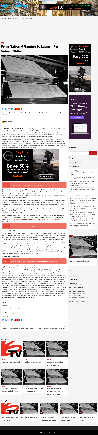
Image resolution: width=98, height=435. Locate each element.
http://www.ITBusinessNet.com (77, 285)
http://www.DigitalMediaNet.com (77, 293)
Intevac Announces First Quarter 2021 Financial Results (52, 327)
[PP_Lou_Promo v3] (30, 165)
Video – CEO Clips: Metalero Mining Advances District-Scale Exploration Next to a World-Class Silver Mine (11, 362)
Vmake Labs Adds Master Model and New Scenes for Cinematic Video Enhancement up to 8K (34, 390)
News (2, 42)
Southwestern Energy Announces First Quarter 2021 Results (17, 327)
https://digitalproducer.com (76, 289)
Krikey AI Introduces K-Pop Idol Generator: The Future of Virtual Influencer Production (33, 362)
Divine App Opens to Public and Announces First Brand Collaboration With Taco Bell (82, 220)
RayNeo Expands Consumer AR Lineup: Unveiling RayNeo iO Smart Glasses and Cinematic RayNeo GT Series (11, 391)
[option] (83, 252)
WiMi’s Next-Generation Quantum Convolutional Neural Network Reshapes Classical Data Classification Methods (56, 363)
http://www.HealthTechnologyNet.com (78, 297)
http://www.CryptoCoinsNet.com (77, 301)
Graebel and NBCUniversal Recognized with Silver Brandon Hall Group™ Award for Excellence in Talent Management (83, 208)
